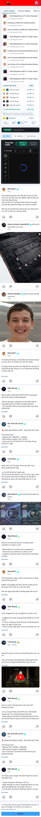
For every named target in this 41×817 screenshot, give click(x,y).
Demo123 (12, 118)
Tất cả (7, 136)
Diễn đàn (14, 122)
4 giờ (9, 391)
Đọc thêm (5, 376)
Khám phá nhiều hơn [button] (9, 809)
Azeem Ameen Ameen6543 (18, 224)
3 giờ (9, 229)
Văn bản (20, 136)
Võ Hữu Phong (14, 93)
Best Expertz (12, 494)
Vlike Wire (11, 388)
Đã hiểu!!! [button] (20, 814)
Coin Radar (12, 459)
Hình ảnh (33, 136)
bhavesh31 (12, 189)
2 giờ (9, 191)
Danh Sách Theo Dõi (33, 143)
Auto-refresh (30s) (24, 122)
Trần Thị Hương (14, 90)
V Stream (11, 642)
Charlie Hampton (14, 294)
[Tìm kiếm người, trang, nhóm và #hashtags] (37, 3)
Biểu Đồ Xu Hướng (23, 143)
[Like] (20, 217)
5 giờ (9, 426)
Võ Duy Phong (14, 101)
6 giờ (9, 645)
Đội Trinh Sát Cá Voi (15, 424)
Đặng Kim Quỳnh (15, 105)
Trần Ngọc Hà (14, 97)
